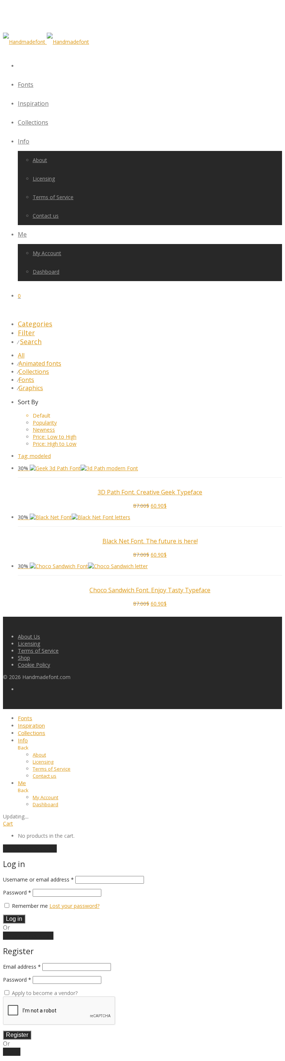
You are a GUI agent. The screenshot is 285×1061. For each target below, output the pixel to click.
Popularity (45, 422)
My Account (47, 253)
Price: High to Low (54, 443)
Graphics (31, 388)
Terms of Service (53, 197)
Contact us (46, 215)
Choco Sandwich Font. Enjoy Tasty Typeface (149, 590)
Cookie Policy (34, 664)
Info (23, 141)
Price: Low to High (54, 436)
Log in (14, 919)
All (21, 355)
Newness (44, 429)
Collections (33, 122)
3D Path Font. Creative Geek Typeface (150, 492)
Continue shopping (30, 848)
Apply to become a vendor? (44, 992)
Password (17, 892)
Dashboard (46, 271)
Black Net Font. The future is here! (150, 541)
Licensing (44, 178)
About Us (29, 636)
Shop (24, 657)
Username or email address (38, 879)
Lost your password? (74, 905)
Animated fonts (40, 363)
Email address (22, 966)
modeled (34, 455)
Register (17, 1035)
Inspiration (33, 103)
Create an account (28, 936)
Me (22, 234)
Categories (35, 323)
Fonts (25, 84)
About (40, 160)
